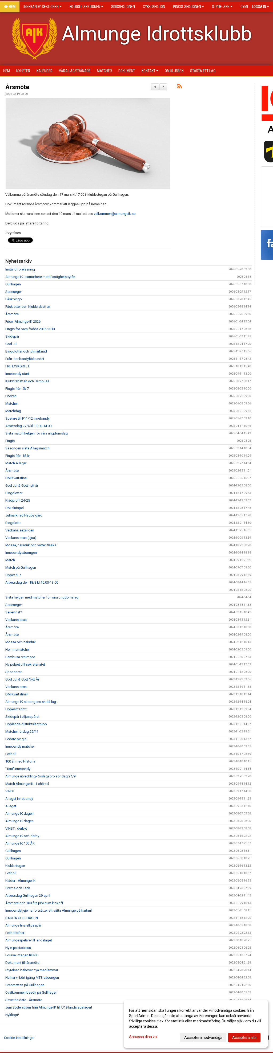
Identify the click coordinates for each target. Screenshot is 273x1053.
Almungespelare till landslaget (28, 940)
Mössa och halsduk (20, 642)
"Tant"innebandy (17, 769)
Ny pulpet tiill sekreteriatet (25, 664)
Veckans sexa (16, 620)
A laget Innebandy (19, 799)
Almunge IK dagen (19, 821)
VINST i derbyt (16, 828)
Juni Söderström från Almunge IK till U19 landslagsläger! (48, 1007)
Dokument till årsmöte (22, 963)
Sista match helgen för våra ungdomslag (36, 433)
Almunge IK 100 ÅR (20, 843)
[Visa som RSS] (179, 87)
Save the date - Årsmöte (23, 1000)
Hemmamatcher (17, 650)
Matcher (11, 403)
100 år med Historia (20, 761)
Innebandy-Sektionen (41, 7)
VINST (10, 791)
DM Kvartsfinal (16, 478)
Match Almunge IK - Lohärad (27, 784)
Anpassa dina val (143, 1037)
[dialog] (196, 1024)
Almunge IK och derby (22, 836)
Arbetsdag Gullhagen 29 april (27, 896)
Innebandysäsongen (21, 553)
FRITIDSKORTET (17, 366)
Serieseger (13, 292)
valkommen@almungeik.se (114, 214)
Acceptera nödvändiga (203, 1037)
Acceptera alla (244, 1037)
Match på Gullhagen (20, 567)
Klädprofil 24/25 (17, 500)
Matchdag (13, 411)
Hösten (11, 396)
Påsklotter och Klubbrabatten (27, 307)
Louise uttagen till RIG (22, 955)
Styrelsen (221, 7)
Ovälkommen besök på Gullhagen (31, 992)
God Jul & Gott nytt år (21, 485)
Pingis (10, 441)
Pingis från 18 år (17, 456)
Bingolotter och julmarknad (26, 351)
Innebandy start (17, 374)
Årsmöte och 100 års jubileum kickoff (34, 903)
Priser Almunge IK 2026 (23, 321)
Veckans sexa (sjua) (20, 538)
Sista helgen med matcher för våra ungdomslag (41, 597)
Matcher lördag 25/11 (21, 732)
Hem (11, 7)
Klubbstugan (15, 866)
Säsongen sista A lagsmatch (27, 448)
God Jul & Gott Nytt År (22, 679)
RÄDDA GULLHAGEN (21, 918)
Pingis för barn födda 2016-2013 (30, 329)
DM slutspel (14, 508)
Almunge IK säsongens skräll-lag (30, 702)
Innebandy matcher (20, 746)
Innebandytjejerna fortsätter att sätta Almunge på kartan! (48, 910)
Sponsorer (13, 672)
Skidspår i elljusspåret (22, 717)
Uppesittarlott (16, 709)
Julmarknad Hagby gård (23, 515)
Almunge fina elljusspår (23, 925)
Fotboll (10, 754)
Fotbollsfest (14, 933)
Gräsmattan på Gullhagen (24, 985)
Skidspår (12, 336)
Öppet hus (13, 575)
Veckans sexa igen (19, 530)
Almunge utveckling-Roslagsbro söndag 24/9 (40, 776)
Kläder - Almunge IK (20, 881)
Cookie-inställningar (19, 1038)
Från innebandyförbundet (24, 359)
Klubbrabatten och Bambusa (27, 381)
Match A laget (16, 463)
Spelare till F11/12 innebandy (27, 418)
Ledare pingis (15, 739)
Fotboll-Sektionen (85, 7)
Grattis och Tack (17, 888)
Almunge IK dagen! (19, 814)
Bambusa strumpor (20, 657)
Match (10, 560)
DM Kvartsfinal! (16, 694)
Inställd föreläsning (20, 269)
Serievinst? (13, 612)
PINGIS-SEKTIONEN (187, 7)
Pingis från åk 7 (17, 389)
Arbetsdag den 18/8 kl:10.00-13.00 (31, 582)
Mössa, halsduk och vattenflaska (30, 545)
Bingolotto (13, 523)
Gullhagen (13, 284)
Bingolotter (13, 493)
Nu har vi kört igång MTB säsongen (32, 978)
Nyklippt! (12, 1015)
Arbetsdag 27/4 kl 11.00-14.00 (28, 426)
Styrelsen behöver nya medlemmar (31, 970)
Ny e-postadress (18, 948)
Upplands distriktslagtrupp (26, 724)
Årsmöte (17, 87)
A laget (10, 806)
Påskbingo (13, 299)
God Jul (11, 344)
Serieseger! (14, 605)
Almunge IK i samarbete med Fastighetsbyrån (40, 277)
